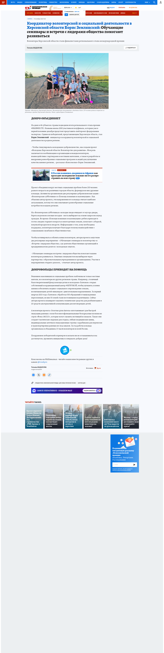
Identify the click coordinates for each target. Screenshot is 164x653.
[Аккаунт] (160, 2)
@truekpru (42, 362)
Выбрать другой (74, 14)
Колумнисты (130, 2)
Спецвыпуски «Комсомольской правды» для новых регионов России (55, 383)
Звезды (82, 2)
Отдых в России (86, 13)
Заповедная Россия (100, 13)
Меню (3, 2)
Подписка (133, 7)
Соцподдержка (103, 2)
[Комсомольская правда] (36, 8)
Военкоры (56, 13)
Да (66, 14)
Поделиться (131, 47)
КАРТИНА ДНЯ (81, 383)
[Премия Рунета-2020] (54, 7)
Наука (113, 2)
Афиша (123, 13)
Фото (13, 2)
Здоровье (91, 2)
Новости (38, 13)
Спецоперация (30, 2)
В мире (73, 2)
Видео (19, 2)
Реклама (122, 7)
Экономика (64, 2)
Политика (43, 2)
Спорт (120, 2)
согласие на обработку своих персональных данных (122, 469)
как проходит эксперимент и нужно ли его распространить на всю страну (75, 175)
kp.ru (99, 368)
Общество (53, 2)
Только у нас (46, 13)
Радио (112, 7)
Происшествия (114, 13)
